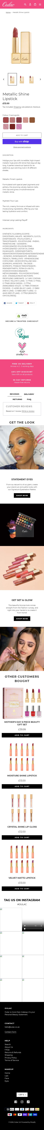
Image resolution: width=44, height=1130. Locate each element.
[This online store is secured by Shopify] (22, 316)
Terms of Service (12, 1060)
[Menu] (40, 4)
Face (7, 1078)
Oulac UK (17, 1122)
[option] (12, 79)
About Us (9, 1047)
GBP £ (21, 1095)
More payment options (22, 147)
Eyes (7, 1081)
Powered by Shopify (28, 1122)
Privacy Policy (11, 1058)
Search (8, 1044)
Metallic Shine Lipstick (21, 12)
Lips (6, 1076)
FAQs (7, 1050)
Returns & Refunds (13, 1052)
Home (8, 12)
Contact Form (10, 1032)
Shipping (17, 107)
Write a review (28, 411)
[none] (6, 120)
